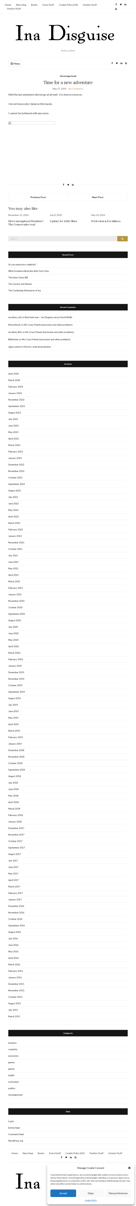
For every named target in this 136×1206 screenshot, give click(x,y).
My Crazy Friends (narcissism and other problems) (48, 324)
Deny (91, 1193)
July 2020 (13, 627)
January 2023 (15, 458)
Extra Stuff (48, 4)
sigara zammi (14, 346)
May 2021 (13, 568)
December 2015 (16, 984)
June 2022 (13, 503)
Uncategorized (68, 76)
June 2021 (13, 562)
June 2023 (13, 425)
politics (11, 1088)
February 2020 (15, 659)
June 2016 (13, 945)
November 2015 (16, 990)
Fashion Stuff (90, 4)
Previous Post (38, 197)
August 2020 (14, 620)
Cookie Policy (91, 1200)
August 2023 (14, 412)
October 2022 (15, 477)
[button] (129, 1168)
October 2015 (15, 997)
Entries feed (14, 1127)
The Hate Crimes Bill (18, 277)
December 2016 (16, 906)
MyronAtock (14, 324)
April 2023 (13, 438)
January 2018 (15, 821)
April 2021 (13, 575)
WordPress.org (15, 1140)
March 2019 (14, 730)
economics (13, 1056)
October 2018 (15, 763)
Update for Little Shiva (63, 221)
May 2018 (13, 795)
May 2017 (13, 873)
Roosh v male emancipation (37, 346)
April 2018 (13, 802)
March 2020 (14, 653)
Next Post (97, 197)
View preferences (118, 1193)
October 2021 (15, 549)
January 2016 (15, 977)
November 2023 (16, 399)
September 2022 (16, 484)
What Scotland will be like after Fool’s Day (28, 271)
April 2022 (13, 516)
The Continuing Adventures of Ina (24, 290)
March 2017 (14, 886)
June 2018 (13, 789)
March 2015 (14, 1016)
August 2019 (14, 698)
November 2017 (16, 834)
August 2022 (14, 490)
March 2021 (14, 581)
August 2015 (14, 1003)
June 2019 (13, 711)
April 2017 (13, 880)
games (11, 1062)
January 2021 (15, 594)
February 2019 (15, 737)
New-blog (21, 4)
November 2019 (16, 678)
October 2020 (15, 607)
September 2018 (16, 769)
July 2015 (13, 1010)
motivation (13, 1081)
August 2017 (14, 854)
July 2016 (13, 938)
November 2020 (16, 601)
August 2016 (14, 932)
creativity (12, 1049)
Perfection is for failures (106, 221)
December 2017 (16, 828)
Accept (63, 1193)
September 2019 (16, 691)
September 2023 (16, 406)
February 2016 (15, 971)
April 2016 (13, 958)
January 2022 (15, 536)
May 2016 (13, 951)
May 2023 (13, 432)
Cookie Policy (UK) (68, 4)
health (11, 1075)
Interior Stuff (14, 8)
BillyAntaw (13, 339)
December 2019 (16, 672)
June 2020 (13, 633)
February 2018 (15, 815)
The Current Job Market (20, 284)
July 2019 (13, 704)
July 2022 (13, 497)
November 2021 (16, 542)
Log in (11, 1121)
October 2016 (15, 919)
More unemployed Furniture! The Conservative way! (25, 222)
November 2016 (16, 912)
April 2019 (13, 724)
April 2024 (13, 373)
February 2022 (15, 529)
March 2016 (14, 964)
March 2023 (14, 445)
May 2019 (13, 717)
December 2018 (16, 750)
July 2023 (13, 419)
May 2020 (13, 640)
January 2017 (15, 899)
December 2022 (16, 464)
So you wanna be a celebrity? (22, 264)
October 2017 (15, 841)
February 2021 (15, 588)
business (12, 1043)
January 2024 (15, 393)
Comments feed (16, 1134)
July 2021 (13, 555)
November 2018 (16, 756)
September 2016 (16, 925)
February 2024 (15, 386)
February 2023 (15, 451)
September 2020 (16, 614)
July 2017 (13, 860)
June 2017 (13, 867)
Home (8, 4)
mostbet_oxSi (15, 317)
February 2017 (15, 893)
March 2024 (14, 380)
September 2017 (16, 847)
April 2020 (13, 646)
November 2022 (16, 471)
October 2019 (15, 685)
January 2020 (15, 666)
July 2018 (13, 782)
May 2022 (13, 510)
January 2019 (15, 743)
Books (34, 4)
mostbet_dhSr (15, 332)
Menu (16, 63)
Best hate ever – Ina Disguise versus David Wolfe (48, 317)
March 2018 (14, 808)
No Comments (75, 88)
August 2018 (14, 776)
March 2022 (14, 523)
